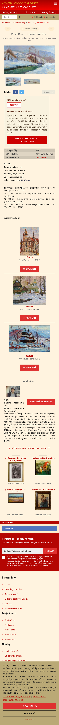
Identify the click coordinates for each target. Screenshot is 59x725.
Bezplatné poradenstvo (15, 660)
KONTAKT (14, 105)
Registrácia (50, 17)
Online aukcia (29, 12)
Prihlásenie (38, 17)
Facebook (8, 528)
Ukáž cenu (41, 157)
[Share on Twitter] (21, 92)
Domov (7, 22)
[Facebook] (15, 92)
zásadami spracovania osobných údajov (30, 564)
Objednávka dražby (13, 655)
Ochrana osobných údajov (16, 599)
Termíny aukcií (11, 594)
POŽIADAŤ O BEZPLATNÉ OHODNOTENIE (27, 140)
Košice (29, 257)
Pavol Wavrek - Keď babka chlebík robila (43, 459)
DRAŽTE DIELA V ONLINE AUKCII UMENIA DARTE (29, 448)
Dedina (29, 307)
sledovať (49, 92)
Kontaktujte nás (12, 651)
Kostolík (29, 356)
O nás (7, 584)
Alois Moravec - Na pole (16, 489)
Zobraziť (31, 269)
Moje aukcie (10, 634)
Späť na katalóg (30, 28)
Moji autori (10, 639)
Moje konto (10, 629)
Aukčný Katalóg (19, 22)
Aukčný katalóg (10, 12)
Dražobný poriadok (13, 589)
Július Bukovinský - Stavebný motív (16, 459)
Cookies (8, 603)
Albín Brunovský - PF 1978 (43, 489)
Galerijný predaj (49, 12)
